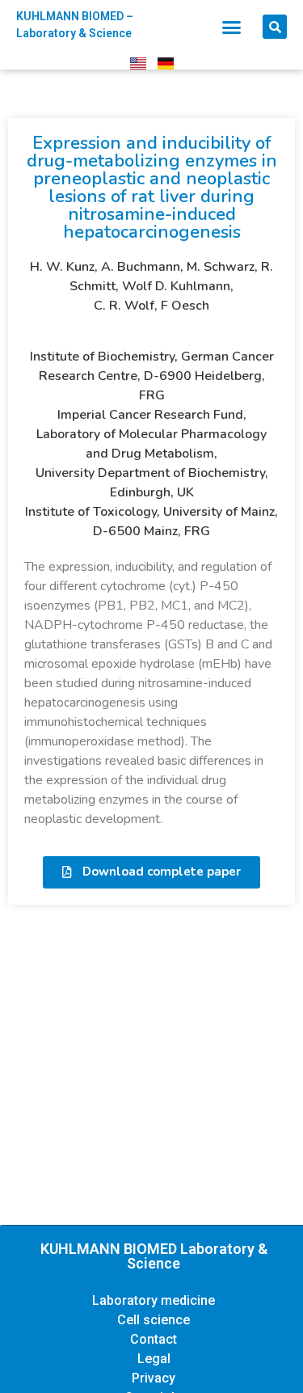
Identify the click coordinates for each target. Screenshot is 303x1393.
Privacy (153, 1378)
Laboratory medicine (153, 1300)
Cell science (153, 1320)
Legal (153, 1358)
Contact (153, 1339)
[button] (231, 26)
